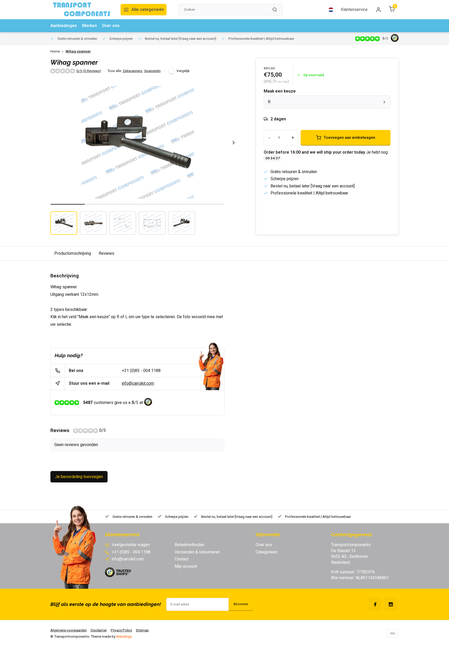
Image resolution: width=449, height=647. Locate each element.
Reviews (106, 253)
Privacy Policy (121, 630)
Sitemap (142, 630)
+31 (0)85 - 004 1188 (141, 371)
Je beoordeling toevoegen (79, 477)
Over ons (111, 26)
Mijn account (186, 566)
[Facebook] (375, 604)
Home (55, 51)
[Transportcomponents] (81, 9)
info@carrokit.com (138, 383)
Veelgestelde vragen (131, 545)
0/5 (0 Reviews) (88, 71)
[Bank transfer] (392, 633)
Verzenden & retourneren (197, 552)
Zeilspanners (133, 71)
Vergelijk (183, 71)
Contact (181, 559)
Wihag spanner (78, 51)
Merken (89, 26)
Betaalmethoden (189, 545)
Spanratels (152, 71)
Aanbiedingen (63, 26)
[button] (233, 142)
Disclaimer (99, 630)
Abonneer (240, 604)
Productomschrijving (72, 253)
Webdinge (124, 636)
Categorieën (267, 552)
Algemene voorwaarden (68, 630)
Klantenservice (354, 9)
